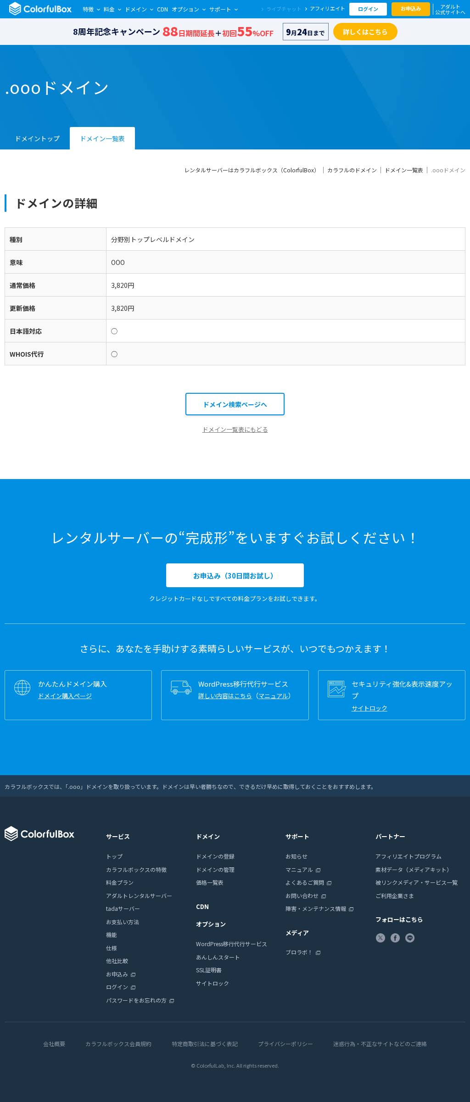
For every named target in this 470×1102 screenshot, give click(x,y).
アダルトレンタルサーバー (139, 895)
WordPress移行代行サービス (231, 944)
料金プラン (120, 882)
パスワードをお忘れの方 (136, 1000)
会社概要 (54, 1043)
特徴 (88, 9)
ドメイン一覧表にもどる (235, 429)
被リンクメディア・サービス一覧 (416, 882)
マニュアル (273, 695)
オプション (185, 9)
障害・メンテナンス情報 (315, 908)
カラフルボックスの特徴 (136, 869)
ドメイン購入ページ (65, 695)
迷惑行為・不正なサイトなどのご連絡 (380, 1043)
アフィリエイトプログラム (408, 856)
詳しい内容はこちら (225, 695)
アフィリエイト (327, 8)
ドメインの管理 (215, 869)
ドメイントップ (37, 138)
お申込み (411, 8)
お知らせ (296, 856)
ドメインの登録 (215, 856)
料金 (109, 9)
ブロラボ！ (299, 952)
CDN (162, 9)
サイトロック (369, 708)
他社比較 (117, 960)
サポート (220, 9)
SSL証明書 (209, 970)
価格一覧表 (210, 882)
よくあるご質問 (304, 882)
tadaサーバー (123, 908)
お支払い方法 (122, 922)
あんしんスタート (218, 957)
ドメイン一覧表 (102, 138)
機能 (111, 934)
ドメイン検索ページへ (235, 404)
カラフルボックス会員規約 (118, 1043)
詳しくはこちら (365, 31)
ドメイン (136, 9)
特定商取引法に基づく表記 (205, 1043)
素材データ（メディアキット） (413, 869)
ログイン (368, 8)
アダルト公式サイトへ (450, 9)
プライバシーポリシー (285, 1043)
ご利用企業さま (394, 895)
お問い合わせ (302, 895)
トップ (114, 856)
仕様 (111, 948)
